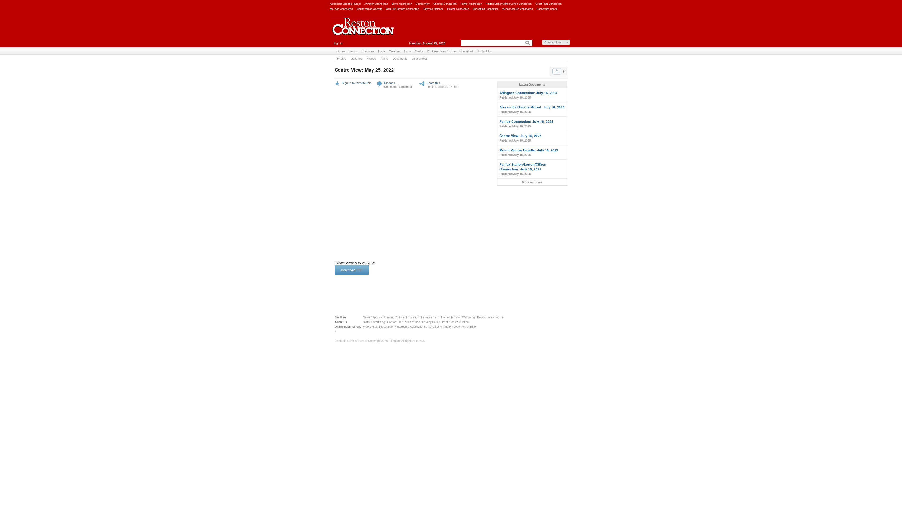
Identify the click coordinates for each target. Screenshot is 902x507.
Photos (341, 58)
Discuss (389, 83)
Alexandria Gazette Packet (345, 3)
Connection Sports (547, 9)
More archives (532, 182)
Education (412, 317)
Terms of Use (411, 322)
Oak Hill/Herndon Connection (402, 9)
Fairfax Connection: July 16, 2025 (526, 123)
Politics (399, 317)
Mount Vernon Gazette (369, 9)
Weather (394, 51)
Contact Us (484, 51)
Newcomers (484, 317)
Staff (366, 322)
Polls (407, 51)
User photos (420, 58)
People (499, 317)
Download (352, 270)
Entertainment (430, 317)
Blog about (405, 86)
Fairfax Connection (471, 3)
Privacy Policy (431, 322)
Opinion (388, 317)
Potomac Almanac (433, 9)
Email (430, 86)
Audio (384, 58)
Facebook (441, 86)
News (366, 317)
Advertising (378, 322)
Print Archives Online (441, 51)
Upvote (556, 71)
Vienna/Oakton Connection (517, 9)
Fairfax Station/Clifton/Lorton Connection (509, 3)
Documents (400, 58)
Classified (466, 51)
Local (381, 51)
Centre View (423, 3)
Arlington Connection (376, 3)
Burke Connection (402, 3)
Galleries (356, 58)
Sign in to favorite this (357, 83)
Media (419, 51)
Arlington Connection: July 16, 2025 (528, 95)
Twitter (453, 86)
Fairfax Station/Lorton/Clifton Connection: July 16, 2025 (522, 169)
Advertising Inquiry (439, 326)
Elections (368, 51)
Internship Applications (411, 326)
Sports (376, 317)
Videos (371, 58)
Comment (390, 86)
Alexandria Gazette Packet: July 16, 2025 (531, 109)
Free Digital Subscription (378, 326)
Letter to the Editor (465, 326)
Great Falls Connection (548, 3)
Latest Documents (532, 84)
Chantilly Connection (445, 3)
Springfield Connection (485, 9)
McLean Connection (341, 9)
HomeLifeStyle (450, 317)
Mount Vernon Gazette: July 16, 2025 (528, 152)
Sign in (338, 43)
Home (341, 51)
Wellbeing (468, 317)
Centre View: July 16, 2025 (520, 137)
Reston (353, 51)
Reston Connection (458, 9)
